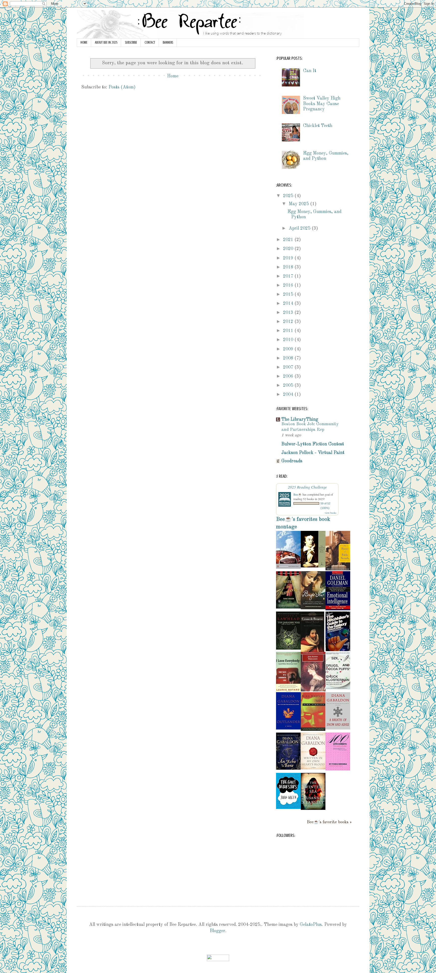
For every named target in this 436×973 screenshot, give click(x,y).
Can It (309, 71)
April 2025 (300, 228)
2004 (288, 394)
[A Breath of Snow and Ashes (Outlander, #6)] (337, 728)
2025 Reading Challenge (307, 487)
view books (330, 512)
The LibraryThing (299, 419)
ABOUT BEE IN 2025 (106, 42)
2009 (288, 349)
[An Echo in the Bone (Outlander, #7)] (288, 768)
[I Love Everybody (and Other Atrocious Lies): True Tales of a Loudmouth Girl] (288, 691)
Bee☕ (297, 494)
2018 (288, 267)
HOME (83, 42)
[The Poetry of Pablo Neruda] (337, 569)
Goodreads (291, 461)
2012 (288, 321)
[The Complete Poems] (313, 566)
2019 (288, 258)
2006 (288, 376)
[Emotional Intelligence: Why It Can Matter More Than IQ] (337, 609)
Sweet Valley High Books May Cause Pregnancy (321, 103)
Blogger (217, 931)
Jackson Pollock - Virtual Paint (312, 452)
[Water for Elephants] (288, 607)
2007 (288, 367)
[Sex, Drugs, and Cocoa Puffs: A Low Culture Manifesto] (337, 688)
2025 (288, 196)
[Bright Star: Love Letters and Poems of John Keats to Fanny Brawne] (313, 608)
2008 (288, 358)
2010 (288, 340)
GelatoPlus (311, 924)
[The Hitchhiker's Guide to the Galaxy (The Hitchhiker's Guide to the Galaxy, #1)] (337, 650)
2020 (288, 249)
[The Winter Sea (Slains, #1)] (313, 808)
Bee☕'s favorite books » (329, 822)
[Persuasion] (313, 690)
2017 (288, 276)
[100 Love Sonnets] (337, 769)
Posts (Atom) (121, 87)
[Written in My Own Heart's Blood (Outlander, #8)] (313, 768)
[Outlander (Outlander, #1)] (288, 728)
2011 (288, 330)
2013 (288, 312)
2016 (288, 285)
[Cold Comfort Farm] (288, 567)
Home (172, 76)
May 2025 (299, 204)
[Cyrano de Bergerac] (312, 650)
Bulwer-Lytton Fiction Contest (312, 444)
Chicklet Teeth (317, 126)
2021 (288, 239)
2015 (288, 294)
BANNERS (168, 42)
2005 (288, 385)
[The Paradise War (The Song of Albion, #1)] (288, 648)
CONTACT (150, 42)
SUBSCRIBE (131, 42)
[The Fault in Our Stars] (288, 807)
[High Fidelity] (313, 729)
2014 (288, 303)
